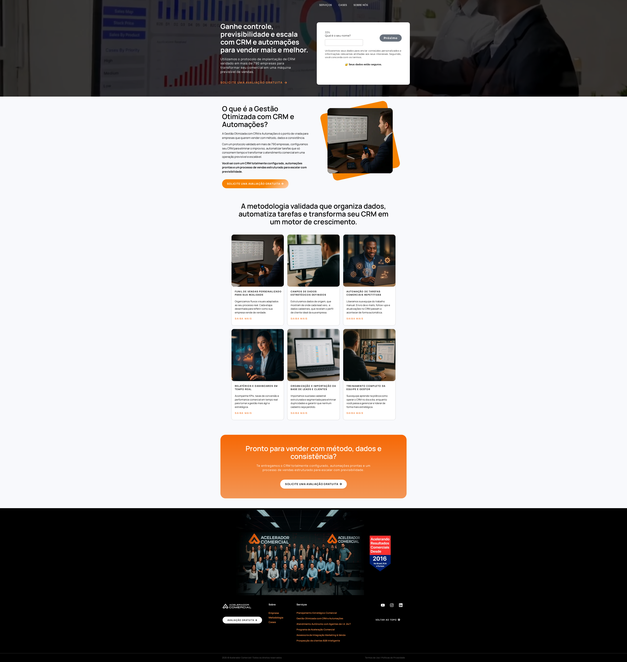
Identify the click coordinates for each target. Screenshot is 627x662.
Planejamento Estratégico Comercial (317, 612)
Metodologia (276, 617)
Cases (342, 5)
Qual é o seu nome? (338, 35)
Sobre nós (361, 5)
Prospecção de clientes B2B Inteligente (318, 640)
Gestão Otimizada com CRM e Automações (320, 618)
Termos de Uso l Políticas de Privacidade (385, 657)
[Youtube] (383, 605)
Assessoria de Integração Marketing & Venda (321, 635)
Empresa (274, 613)
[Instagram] (392, 605)
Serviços (325, 5)
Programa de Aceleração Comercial (316, 629)
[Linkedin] (401, 605)
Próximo (391, 38)
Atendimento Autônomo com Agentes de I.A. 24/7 (324, 623)
